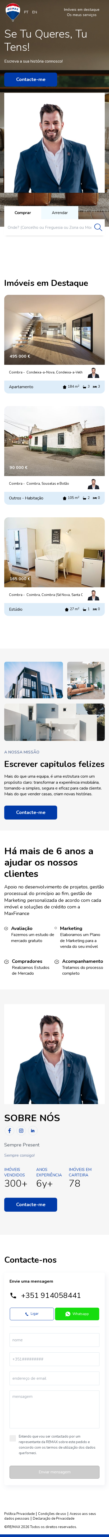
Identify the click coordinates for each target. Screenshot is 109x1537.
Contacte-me (31, 79)
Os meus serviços (82, 14)
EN (34, 12)
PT (26, 12)
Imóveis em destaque (81, 9)
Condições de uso (52, 1513)
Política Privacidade (19, 1513)
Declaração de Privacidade (53, 1518)
